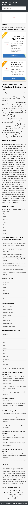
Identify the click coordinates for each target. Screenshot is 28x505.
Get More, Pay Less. (6, 4)
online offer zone (9, 2)
